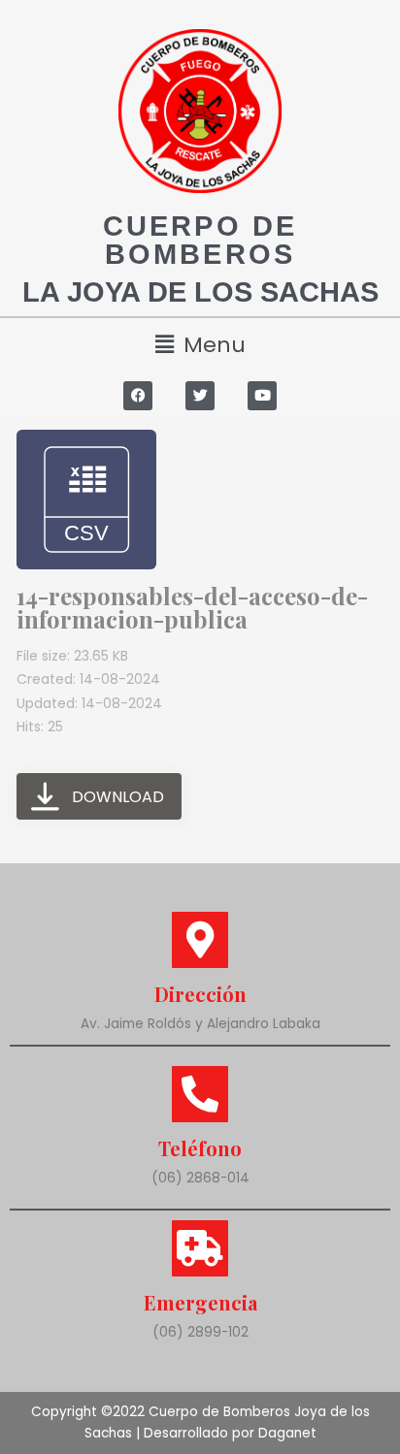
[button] (200, 345)
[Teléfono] (200, 1094)
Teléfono (200, 1148)
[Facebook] (137, 395)
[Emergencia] (200, 1248)
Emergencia (200, 1302)
